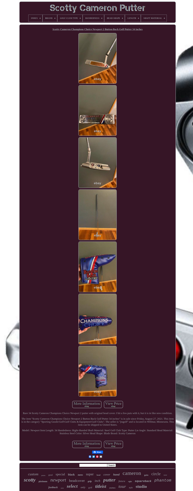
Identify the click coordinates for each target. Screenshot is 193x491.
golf (90, 487)
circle (156, 474)
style (131, 487)
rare (165, 475)
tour (122, 486)
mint (62, 488)
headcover (77, 480)
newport (58, 480)
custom (33, 474)
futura (122, 481)
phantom (162, 480)
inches (112, 488)
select (72, 486)
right (130, 481)
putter (109, 480)
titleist (100, 486)
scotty (30, 480)
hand (116, 474)
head (98, 475)
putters (43, 475)
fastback (53, 487)
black (71, 474)
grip (90, 481)
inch (97, 481)
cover (106, 474)
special (60, 474)
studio (141, 486)
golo (146, 475)
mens (80, 475)
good (50, 475)
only (83, 487)
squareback (143, 481)
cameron (132, 473)
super (90, 474)
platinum (43, 481)
